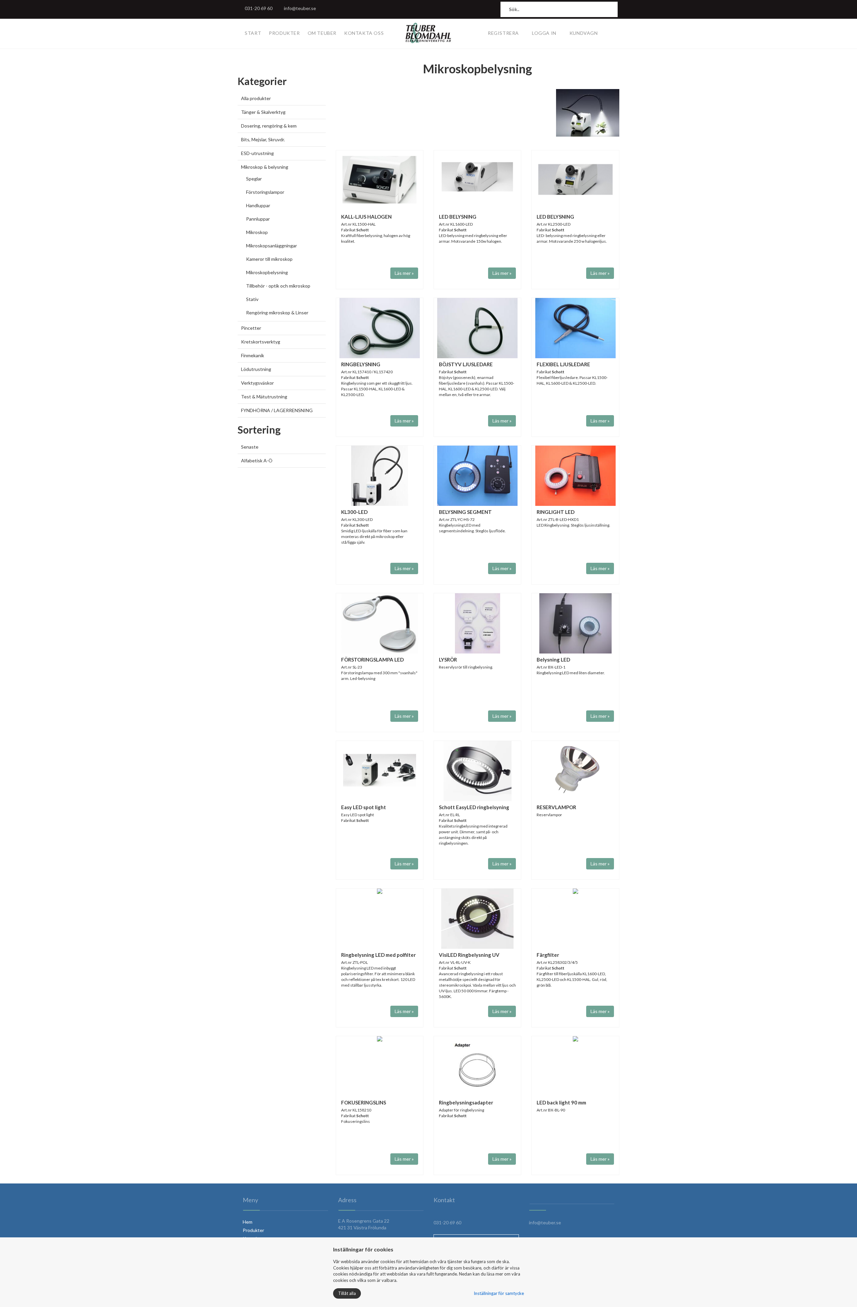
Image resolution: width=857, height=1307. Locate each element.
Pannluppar (258, 219)
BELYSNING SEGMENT (465, 512)
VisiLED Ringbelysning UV (469, 955)
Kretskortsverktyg (260, 341)
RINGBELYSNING (360, 364)
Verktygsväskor (257, 383)
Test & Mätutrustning (264, 396)
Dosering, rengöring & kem (269, 126)
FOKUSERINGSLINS (363, 1102)
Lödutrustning (256, 369)
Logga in (544, 33)
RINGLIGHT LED (555, 512)
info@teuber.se (300, 8)
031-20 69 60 (258, 8)
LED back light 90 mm (561, 1102)
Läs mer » (404, 273)
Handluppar (258, 205)
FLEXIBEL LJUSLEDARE (563, 364)
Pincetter (251, 328)
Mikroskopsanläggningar (271, 245)
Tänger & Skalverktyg (263, 112)
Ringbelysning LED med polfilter (378, 955)
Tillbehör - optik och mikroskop (278, 286)
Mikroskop (257, 232)
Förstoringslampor (265, 192)
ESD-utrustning (257, 153)
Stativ (252, 299)
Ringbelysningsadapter (466, 1102)
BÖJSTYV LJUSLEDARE (466, 364)
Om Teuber (322, 33)
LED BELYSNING (457, 217)
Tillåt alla (347, 1293)
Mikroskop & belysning (264, 167)
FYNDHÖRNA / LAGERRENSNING (277, 410)
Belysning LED (553, 660)
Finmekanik (252, 355)
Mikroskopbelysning (267, 272)
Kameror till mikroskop (269, 259)
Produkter (284, 33)
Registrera (503, 33)
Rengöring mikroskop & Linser (277, 312)
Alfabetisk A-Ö (256, 460)
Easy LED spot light (363, 807)
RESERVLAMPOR (556, 807)
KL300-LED (354, 512)
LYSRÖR (448, 660)
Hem (247, 1222)
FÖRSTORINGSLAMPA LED (372, 660)
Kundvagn (583, 33)
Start (253, 33)
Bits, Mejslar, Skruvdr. (263, 139)
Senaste (249, 447)
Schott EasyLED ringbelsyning (474, 807)
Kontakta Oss (364, 33)
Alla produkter (256, 98)
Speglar (254, 178)
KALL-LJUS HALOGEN (366, 217)
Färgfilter (548, 955)
